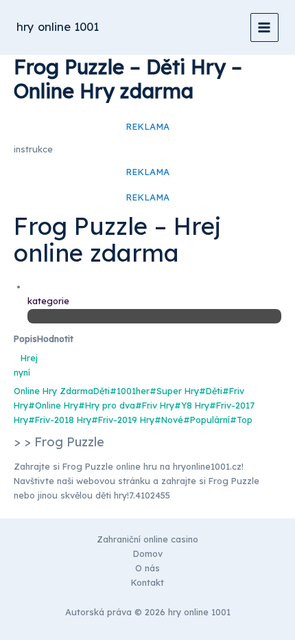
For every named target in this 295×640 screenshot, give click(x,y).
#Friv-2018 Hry (59, 419)
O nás (147, 567)
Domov (148, 553)
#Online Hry (53, 405)
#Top (241, 419)
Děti (101, 390)
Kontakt (147, 582)
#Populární (206, 419)
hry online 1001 (57, 27)
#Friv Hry (154, 405)
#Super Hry (174, 390)
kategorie (48, 300)
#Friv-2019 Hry (122, 419)
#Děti (210, 390)
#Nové (168, 419)
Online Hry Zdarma (53, 390)
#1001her (130, 390)
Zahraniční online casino (147, 539)
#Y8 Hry (191, 405)
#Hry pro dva (106, 405)
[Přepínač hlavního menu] (264, 27)
